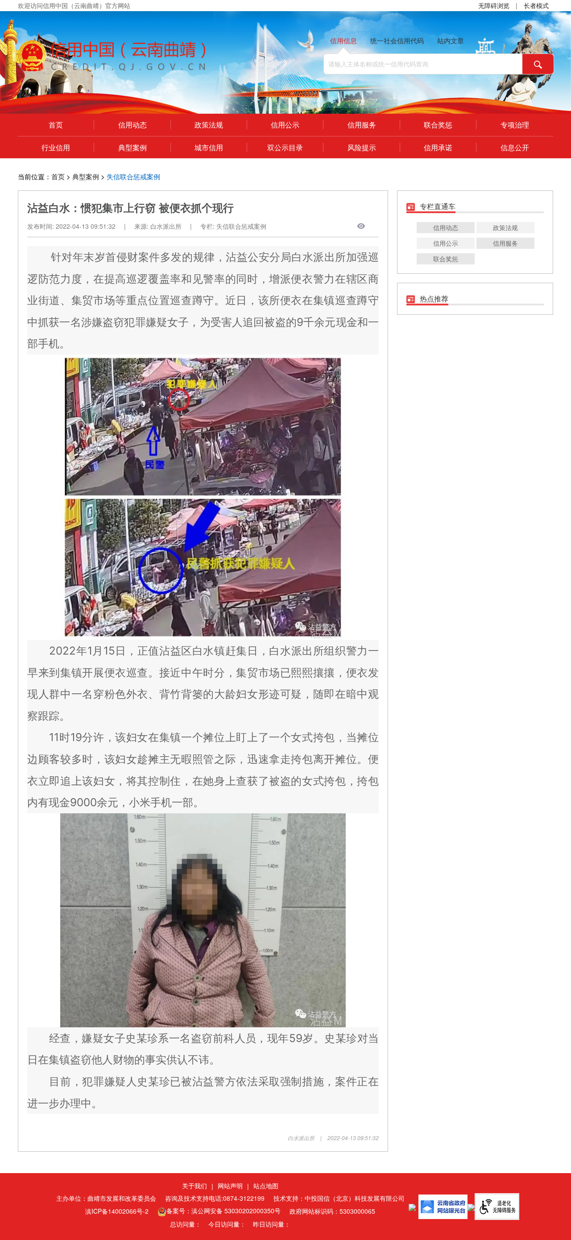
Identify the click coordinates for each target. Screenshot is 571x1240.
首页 (56, 124)
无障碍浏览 (493, 5)
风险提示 (362, 147)
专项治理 (515, 124)
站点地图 (265, 1185)
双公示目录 (285, 147)
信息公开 (515, 147)
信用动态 (132, 124)
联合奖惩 (438, 124)
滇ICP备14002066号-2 (117, 1211)
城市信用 (208, 147)
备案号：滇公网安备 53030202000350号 (223, 1210)
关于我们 (194, 1185)
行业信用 (55, 147)
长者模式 (536, 5)
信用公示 (285, 124)
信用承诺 (438, 147)
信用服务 (362, 124)
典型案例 (132, 147)
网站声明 (230, 1185)
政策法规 (208, 124)
